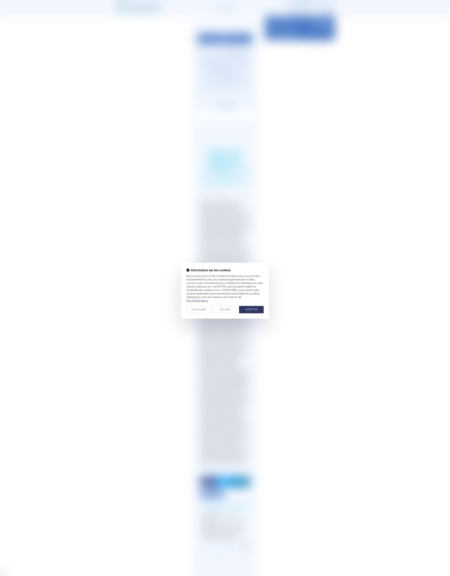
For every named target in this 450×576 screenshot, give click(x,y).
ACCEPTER (251, 309)
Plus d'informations (197, 300)
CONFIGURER (198, 309)
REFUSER (225, 309)
